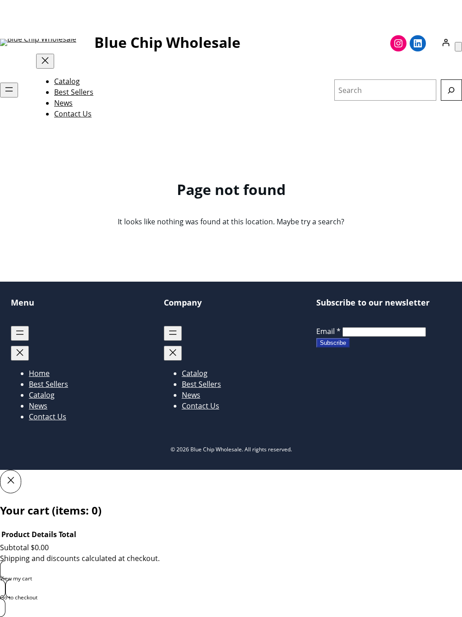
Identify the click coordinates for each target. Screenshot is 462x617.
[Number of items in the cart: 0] (458, 46)
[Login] (446, 42)
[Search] (451, 90)
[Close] (10, 481)
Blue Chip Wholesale (167, 42)
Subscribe (333, 342)
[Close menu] (45, 61)
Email (328, 331)
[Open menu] (9, 90)
